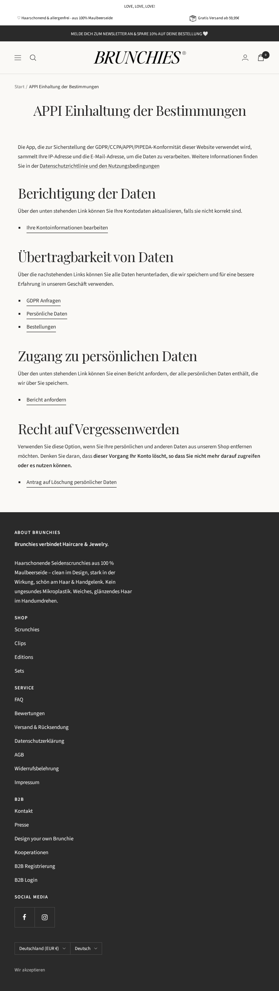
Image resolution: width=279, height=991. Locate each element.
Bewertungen (30, 713)
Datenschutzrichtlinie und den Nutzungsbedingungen (99, 166)
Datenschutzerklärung (39, 741)
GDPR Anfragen (44, 301)
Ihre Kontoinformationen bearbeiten (67, 228)
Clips (20, 643)
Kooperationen (31, 852)
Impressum (27, 782)
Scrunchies (27, 629)
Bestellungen (41, 327)
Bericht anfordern (46, 400)
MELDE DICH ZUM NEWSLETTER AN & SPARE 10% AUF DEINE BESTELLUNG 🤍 (139, 34)
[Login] (245, 57)
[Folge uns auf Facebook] (25, 917)
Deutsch (82, 948)
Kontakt (24, 811)
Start (19, 86)
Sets (19, 671)
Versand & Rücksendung (42, 727)
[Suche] (33, 57)
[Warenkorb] (260, 57)
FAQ (19, 700)
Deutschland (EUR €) (39, 948)
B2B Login (26, 880)
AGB (19, 755)
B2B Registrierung (35, 866)
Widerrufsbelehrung (37, 768)
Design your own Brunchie (44, 839)
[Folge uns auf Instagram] (44, 917)
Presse (22, 825)
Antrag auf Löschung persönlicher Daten (72, 482)
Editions (24, 657)
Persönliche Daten (47, 314)
